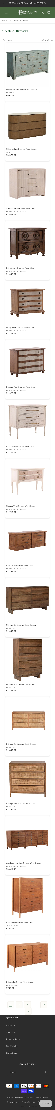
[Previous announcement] (3, 3)
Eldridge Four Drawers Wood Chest (20, 803)
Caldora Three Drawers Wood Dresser (21, 149)
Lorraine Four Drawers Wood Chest (20, 387)
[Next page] (28, 1011)
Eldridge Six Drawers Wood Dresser (21, 744)
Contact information (29, 1107)
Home (4, 20)
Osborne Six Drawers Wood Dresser (21, 625)
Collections (11, 1053)
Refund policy (42, 1097)
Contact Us (11, 1032)
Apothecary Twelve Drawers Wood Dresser (23, 863)
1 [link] (11, 1004)
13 (44, 1004)
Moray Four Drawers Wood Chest (20, 327)
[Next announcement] (51, 3)
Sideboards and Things (23, 1097)
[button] (6, 12)
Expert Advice (13, 1039)
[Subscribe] (45, 1072)
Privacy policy (13, 1102)
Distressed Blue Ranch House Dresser (21, 89)
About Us (10, 1025)
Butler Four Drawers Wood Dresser (20, 565)
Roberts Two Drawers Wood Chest (20, 268)
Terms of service (28, 1102)
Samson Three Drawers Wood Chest (21, 208)
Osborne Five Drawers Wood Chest (20, 684)
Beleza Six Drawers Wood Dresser (20, 982)
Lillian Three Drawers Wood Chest (20, 446)
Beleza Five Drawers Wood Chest (19, 922)
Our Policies (12, 1046)
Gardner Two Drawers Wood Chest (20, 506)
